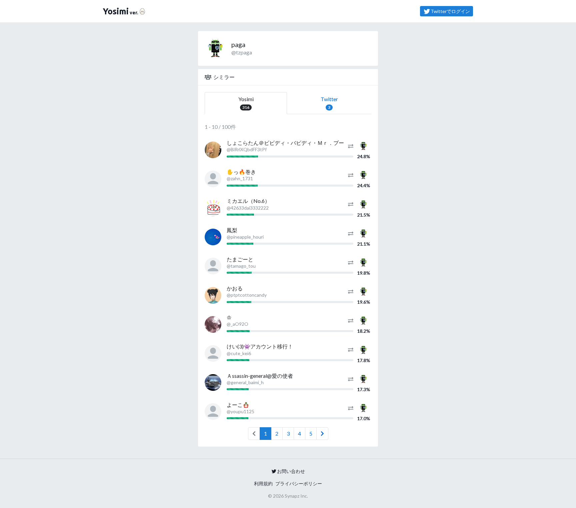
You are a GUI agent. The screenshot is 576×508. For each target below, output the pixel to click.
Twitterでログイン (450, 11)
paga (238, 44)
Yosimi (246, 103)
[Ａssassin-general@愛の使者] (213, 382)
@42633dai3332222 (248, 208)
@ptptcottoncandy (247, 295)
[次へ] (322, 433)
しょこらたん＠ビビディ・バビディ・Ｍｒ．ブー (285, 143)
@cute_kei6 (239, 353)
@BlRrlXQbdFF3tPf (247, 149)
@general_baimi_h (245, 382)
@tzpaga (241, 52)
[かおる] (213, 295)
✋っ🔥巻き (241, 172)
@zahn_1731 (240, 178)
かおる (235, 288)
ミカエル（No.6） (248, 201)
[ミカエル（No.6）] (213, 208)
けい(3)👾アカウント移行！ (260, 346)
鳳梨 (232, 230)
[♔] (213, 324)
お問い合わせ (291, 471)
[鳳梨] (213, 237)
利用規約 (263, 483)
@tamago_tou (241, 266)
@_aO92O (237, 324)
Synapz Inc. (296, 496)
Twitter (329, 103)
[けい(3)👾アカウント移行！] (213, 353)
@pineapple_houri (245, 237)
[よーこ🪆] (213, 411)
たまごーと (240, 259)
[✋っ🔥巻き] (213, 179)
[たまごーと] (213, 266)
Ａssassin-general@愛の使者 (260, 375)
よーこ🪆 (238, 405)
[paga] (363, 145)
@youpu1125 (240, 411)
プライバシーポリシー (298, 483)
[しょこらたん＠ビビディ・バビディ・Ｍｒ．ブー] (213, 150)
